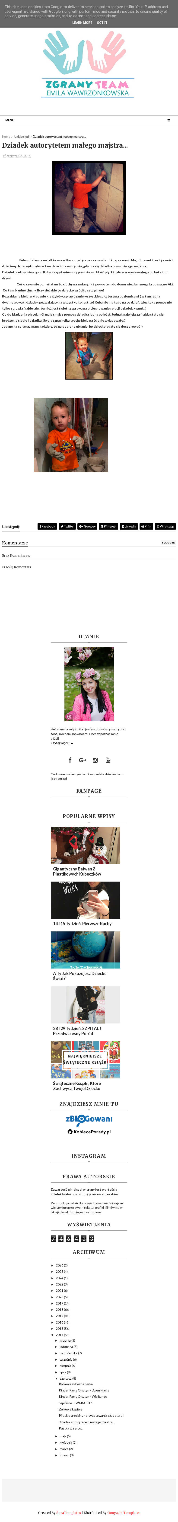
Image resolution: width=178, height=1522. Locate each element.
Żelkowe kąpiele (70, 1409)
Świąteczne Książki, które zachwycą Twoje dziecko (77, 1086)
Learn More (82, 23)
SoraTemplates (68, 1513)
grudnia (65, 1340)
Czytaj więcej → (62, 743)
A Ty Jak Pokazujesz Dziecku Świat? (80, 976)
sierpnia (66, 1366)
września (66, 1359)
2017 (60, 1316)
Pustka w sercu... (71, 1428)
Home (6, 136)
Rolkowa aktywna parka (76, 1384)
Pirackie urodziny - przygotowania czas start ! (91, 1415)
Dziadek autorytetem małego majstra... (86, 1422)
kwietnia (66, 1442)
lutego (65, 1455)
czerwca (66, 1378)
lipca (63, 1372)
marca (64, 1449)
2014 (60, 1335)
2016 (60, 1322)
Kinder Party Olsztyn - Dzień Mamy (84, 1390)
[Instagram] (95, 760)
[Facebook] (70, 760)
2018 (60, 1309)
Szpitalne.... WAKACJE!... (76, 1403)
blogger (168, 542)
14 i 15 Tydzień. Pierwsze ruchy (82, 923)
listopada (67, 1347)
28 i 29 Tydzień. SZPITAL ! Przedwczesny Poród (77, 1031)
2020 (60, 1297)
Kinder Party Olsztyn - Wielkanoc (83, 1396)
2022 (60, 1284)
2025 (60, 1271)
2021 (60, 1290)
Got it (102, 23)
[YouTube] (108, 760)
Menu (9, 120)
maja (63, 1436)
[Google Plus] (83, 760)
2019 (60, 1303)
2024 (60, 1278)
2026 (60, 1265)
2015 (60, 1328)
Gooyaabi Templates (123, 1513)
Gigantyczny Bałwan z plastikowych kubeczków (77, 871)
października (69, 1353)
